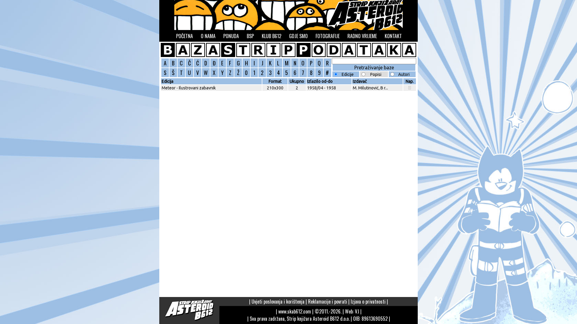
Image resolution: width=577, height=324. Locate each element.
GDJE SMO (298, 36)
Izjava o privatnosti (368, 301)
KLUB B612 (271, 36)
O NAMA (208, 36)
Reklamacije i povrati (327, 301)
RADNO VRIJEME (362, 36)
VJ (357, 311)
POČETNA (184, 36)
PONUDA (231, 36)
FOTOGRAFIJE (328, 36)
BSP (250, 36)
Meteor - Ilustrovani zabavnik (189, 88)
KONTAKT (393, 36)
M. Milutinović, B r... (370, 88)
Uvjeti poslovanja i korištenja (278, 301)
